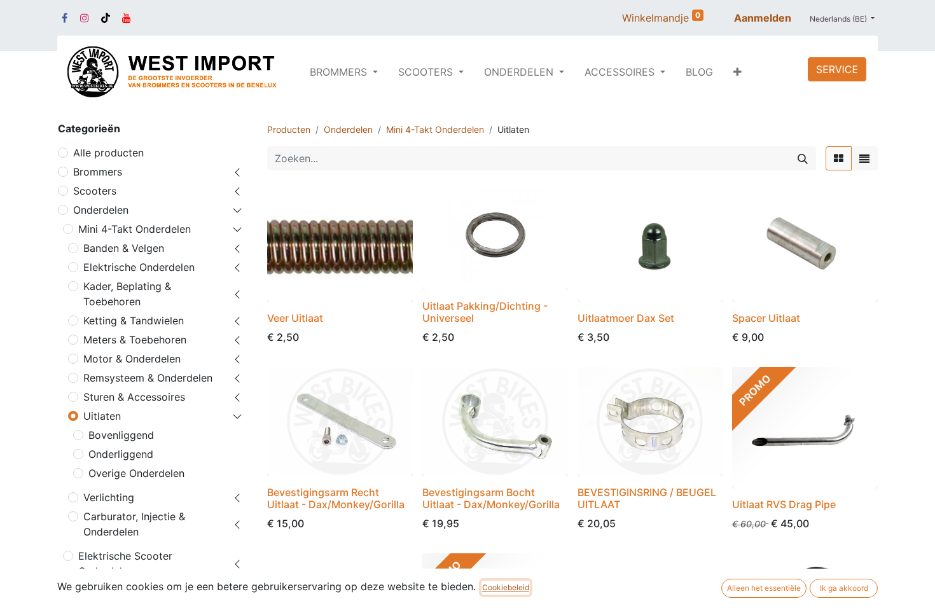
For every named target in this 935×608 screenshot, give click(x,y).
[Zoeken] (802, 158)
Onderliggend (120, 454)
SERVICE (837, 69)
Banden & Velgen (123, 248)
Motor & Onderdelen (132, 358)
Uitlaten (102, 416)
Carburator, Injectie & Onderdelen (134, 524)
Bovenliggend (121, 435)
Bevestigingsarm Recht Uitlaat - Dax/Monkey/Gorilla (336, 498)
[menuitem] (699, 72)
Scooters (94, 190)
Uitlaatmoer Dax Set (626, 318)
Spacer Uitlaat (766, 318)
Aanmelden (762, 17)
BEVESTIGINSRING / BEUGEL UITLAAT (647, 498)
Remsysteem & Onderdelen (147, 377)
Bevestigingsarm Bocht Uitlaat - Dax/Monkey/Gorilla (491, 498)
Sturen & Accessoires (134, 396)
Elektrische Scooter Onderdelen (125, 563)
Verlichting (108, 497)
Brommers (97, 171)
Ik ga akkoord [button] (844, 588)
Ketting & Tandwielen (133, 320)
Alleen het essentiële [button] (764, 588)
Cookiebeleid (505, 587)
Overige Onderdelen (136, 473)
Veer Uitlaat (295, 318)
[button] (737, 72)
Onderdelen (100, 210)
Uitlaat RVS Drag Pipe (784, 504)
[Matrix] (839, 158)
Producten (288, 129)
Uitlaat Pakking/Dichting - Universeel (485, 312)
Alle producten (108, 152)
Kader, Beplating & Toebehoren (127, 294)
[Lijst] (864, 158)
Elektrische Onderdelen (139, 267)
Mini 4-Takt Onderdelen (134, 229)
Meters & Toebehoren (134, 339)
